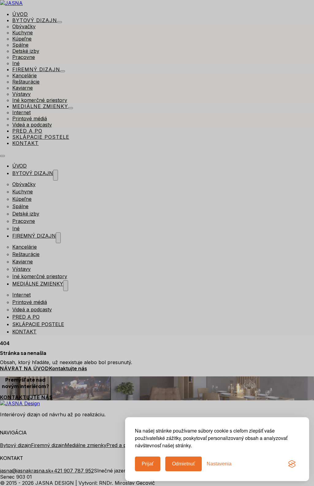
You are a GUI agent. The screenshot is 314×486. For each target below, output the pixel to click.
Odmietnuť (183, 463)
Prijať (148, 463)
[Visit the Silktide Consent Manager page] (292, 464)
